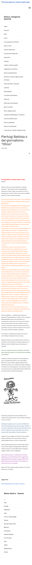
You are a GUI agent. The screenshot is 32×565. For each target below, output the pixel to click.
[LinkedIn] (25, 153)
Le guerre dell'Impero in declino (14, 115)
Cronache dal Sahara (10, 95)
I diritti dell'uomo (9, 50)
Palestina (7, 510)
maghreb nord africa (10, 69)
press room (7, 46)
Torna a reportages (10, 517)
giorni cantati (8, 107)
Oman (6, 552)
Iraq (5, 513)
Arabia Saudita (8, 534)
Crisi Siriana (8, 538)
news (5, 26)
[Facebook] (21, 153)
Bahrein (6, 527)
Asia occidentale (9, 122)
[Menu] (30, 7)
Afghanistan (8, 548)
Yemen (6, 520)
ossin (5, 38)
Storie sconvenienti (10, 126)
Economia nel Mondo (11, 53)
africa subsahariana (10, 73)
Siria (5, 541)
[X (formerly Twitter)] (29, 153)
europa (6, 61)
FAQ (5, 34)
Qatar (6, 545)
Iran (5, 503)
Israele (6, 506)
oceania (6, 88)
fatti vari (6, 99)
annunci (6, 30)
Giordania (7, 531)
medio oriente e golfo (11, 65)
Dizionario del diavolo (11, 103)
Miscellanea (8, 91)
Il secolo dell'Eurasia (10, 119)
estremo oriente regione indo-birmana (13, 78)
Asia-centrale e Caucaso (11, 84)
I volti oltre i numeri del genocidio (15, 130)
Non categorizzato (10, 111)
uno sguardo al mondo (11, 42)
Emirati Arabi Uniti (10, 524)
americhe (7, 57)
